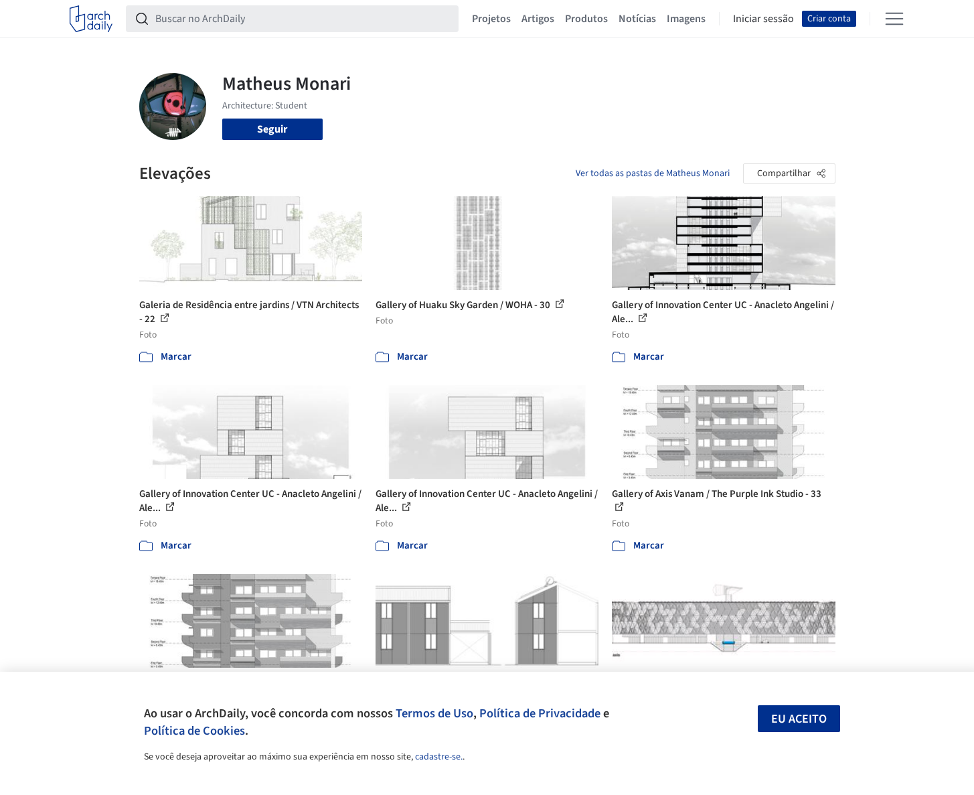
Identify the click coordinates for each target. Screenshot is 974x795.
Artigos (537, 18)
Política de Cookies (194, 730)
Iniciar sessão (763, 18)
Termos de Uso (434, 713)
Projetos (491, 18)
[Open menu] (894, 18)
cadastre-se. (439, 757)
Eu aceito (799, 719)
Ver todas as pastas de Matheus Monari (653, 173)
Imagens (686, 18)
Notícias (637, 18)
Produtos (586, 18)
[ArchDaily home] (91, 18)
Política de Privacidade (539, 713)
